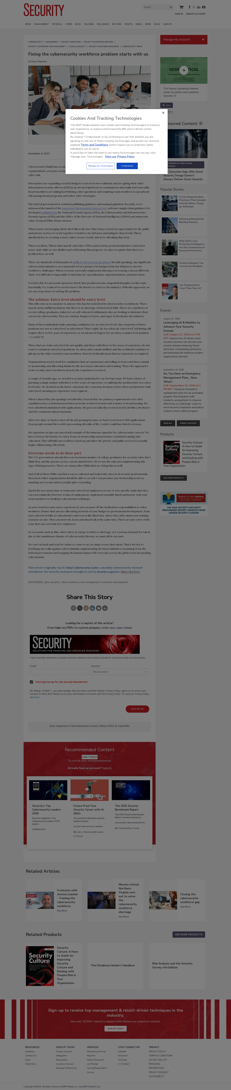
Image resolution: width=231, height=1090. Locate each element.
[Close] (163, 112)
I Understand (127, 166)
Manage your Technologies (100, 166)
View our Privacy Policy (120, 156)
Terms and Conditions (94, 145)
